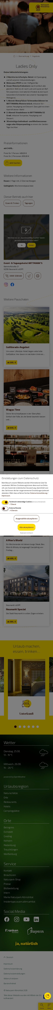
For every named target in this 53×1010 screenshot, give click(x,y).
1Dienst (12, 504)
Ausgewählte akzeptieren (26, 518)
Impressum (6, 496)
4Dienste (13, 510)
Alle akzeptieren (26, 527)
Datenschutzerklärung (38, 493)
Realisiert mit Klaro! (26, 533)
